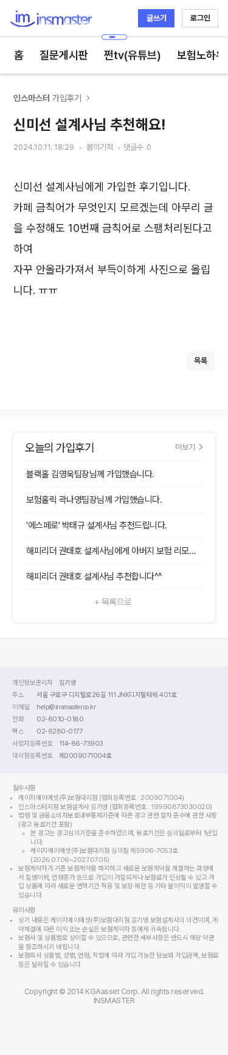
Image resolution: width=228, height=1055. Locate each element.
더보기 (185, 447)
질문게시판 (64, 55)
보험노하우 (201, 55)
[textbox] (114, 249)
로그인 (200, 18)
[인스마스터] (51, 18)
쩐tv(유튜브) (132, 55)
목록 (200, 360)
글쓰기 (157, 18)
